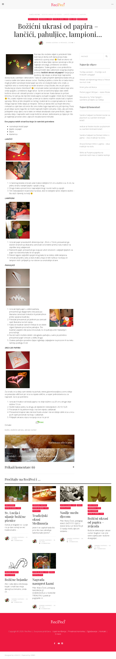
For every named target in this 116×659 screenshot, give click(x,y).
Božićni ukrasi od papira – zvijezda (98, 522)
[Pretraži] (106, 56)
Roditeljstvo (65, 508)
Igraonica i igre (45, 19)
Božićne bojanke (16, 579)
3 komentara (45, 543)
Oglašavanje (92, 631)
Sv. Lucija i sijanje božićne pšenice (15, 516)
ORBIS (33, 655)
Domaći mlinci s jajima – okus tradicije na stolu (94, 136)
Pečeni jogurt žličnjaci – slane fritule (95, 92)
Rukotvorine (82, 19)
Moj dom (73, 19)
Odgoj (79, 505)
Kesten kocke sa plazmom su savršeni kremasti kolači (95, 118)
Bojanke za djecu (11, 572)
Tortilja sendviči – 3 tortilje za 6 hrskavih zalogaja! (93, 73)
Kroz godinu (9, 505)
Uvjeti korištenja (59, 631)
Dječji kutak (34, 14)
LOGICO (17, 655)
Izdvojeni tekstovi (39, 505)
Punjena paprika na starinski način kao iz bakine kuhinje (95, 153)
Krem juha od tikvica (88, 87)
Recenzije (36, 511)
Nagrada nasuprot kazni (43, 581)
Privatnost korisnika (76, 631)
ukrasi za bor (31, 430)
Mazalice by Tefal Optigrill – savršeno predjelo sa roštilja (92, 98)
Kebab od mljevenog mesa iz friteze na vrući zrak (95, 80)
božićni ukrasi (17, 430)
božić (7, 430)
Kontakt (102, 631)
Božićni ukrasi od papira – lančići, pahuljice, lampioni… (64, 14)
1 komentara (17, 602)
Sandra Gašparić (87, 115)
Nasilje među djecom (69, 515)
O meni (58, 634)
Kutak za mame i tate (60, 19)
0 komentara (18, 540)
